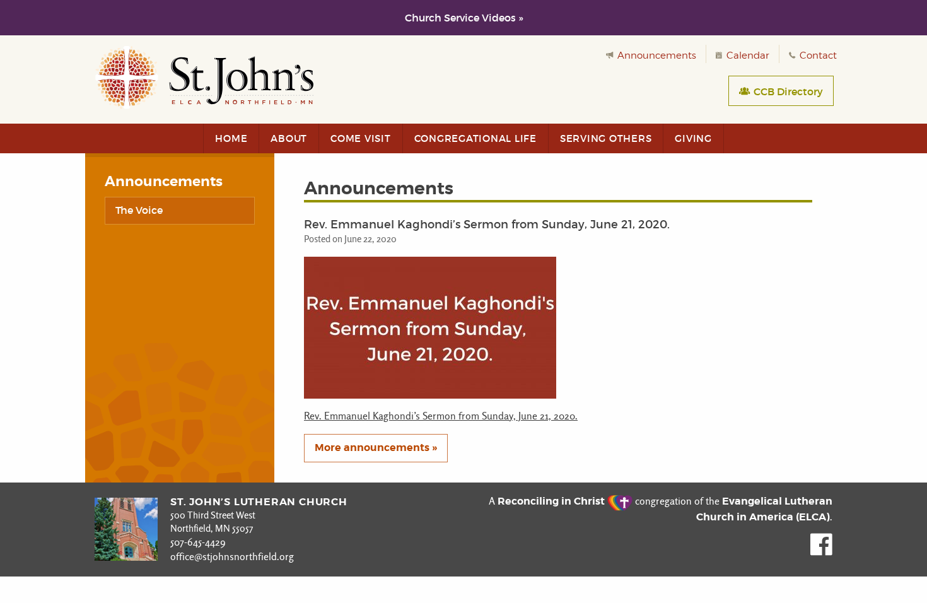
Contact (817, 55)
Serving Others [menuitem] (606, 138)
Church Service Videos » (464, 17)
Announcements (655, 55)
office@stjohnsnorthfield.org (232, 557)
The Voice (139, 210)
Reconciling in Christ (552, 501)
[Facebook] (821, 552)
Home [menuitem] (231, 138)
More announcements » (376, 447)
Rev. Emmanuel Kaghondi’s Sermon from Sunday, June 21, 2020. (441, 416)
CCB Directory (787, 91)
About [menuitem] (289, 138)
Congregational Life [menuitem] (475, 138)
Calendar (746, 55)
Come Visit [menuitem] (360, 138)
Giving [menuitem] (693, 138)
